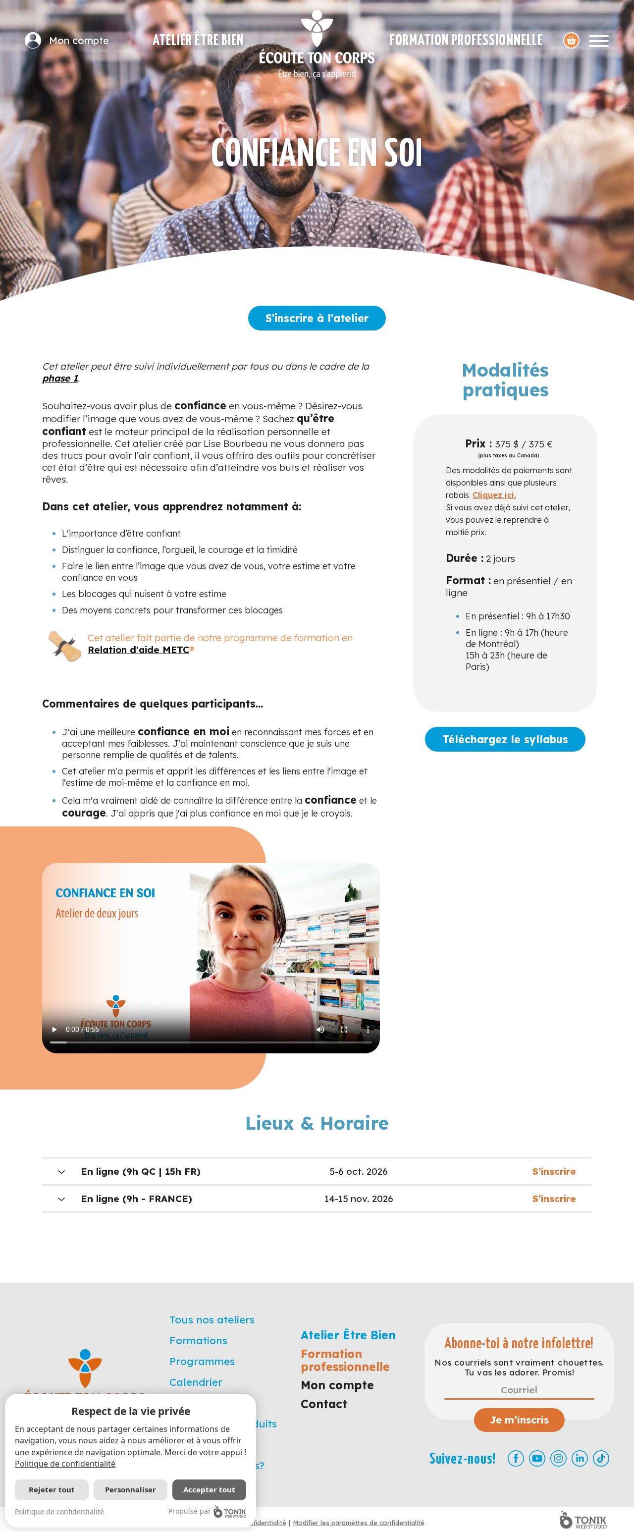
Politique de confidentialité (65, 1463)
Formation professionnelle (466, 40)
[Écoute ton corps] (317, 44)
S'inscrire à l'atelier (317, 318)
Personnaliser (130, 1489)
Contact (324, 1404)
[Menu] (598, 40)
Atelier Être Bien (198, 40)
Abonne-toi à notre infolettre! (519, 1344)
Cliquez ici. (494, 495)
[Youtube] (537, 1458)
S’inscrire (554, 1171)
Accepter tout (209, 1489)
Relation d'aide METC (138, 650)
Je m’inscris (519, 1420)
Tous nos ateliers (212, 1319)
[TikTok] (601, 1458)
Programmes (202, 1361)
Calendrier (195, 1381)
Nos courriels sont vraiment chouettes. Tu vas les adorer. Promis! (519, 1367)
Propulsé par (189, 1511)
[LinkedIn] (580, 1458)
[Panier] (571, 40)
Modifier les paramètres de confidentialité (358, 1523)
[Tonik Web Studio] (583, 1519)
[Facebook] (516, 1458)
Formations (198, 1340)
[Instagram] (558, 1458)
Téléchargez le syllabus (505, 739)
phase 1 (60, 378)
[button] (317, 1171)
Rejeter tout (52, 1489)
